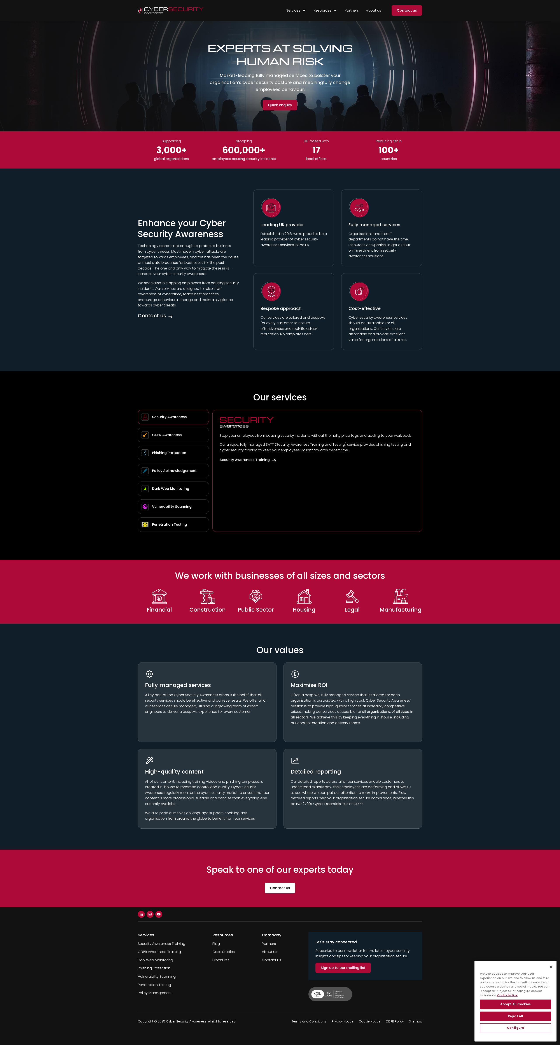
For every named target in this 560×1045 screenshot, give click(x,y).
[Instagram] (150, 914)
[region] (515, 1001)
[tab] (173, 417)
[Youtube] (158, 914)
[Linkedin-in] (141, 914)
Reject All (515, 1016)
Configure (515, 1028)
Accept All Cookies (515, 1004)
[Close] (551, 967)
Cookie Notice (507, 995)
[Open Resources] (335, 10)
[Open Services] (304, 10)
